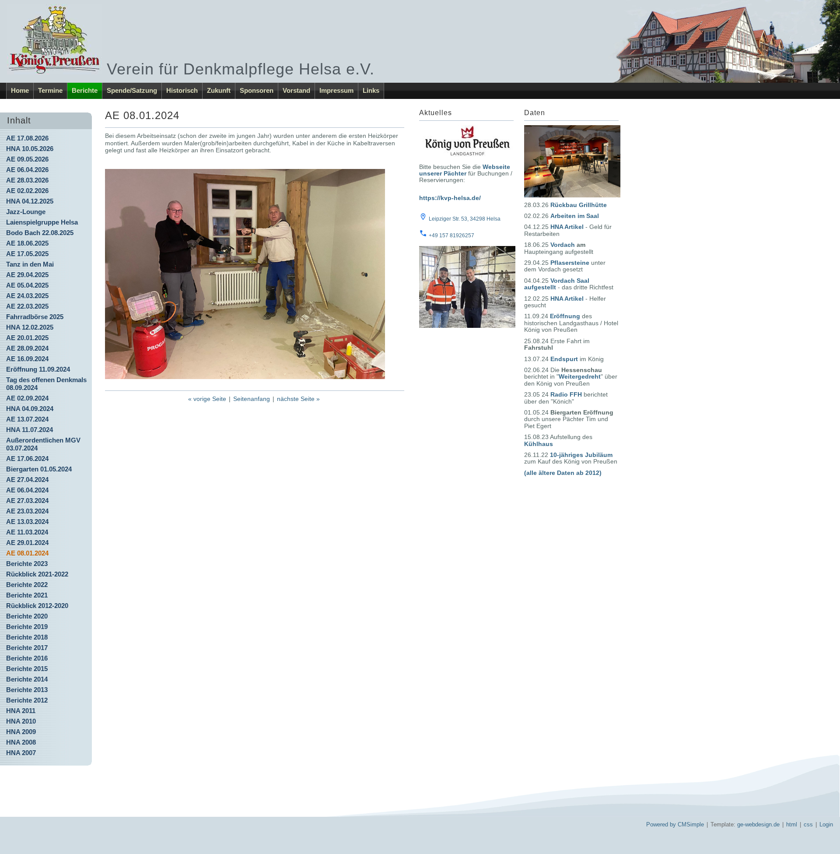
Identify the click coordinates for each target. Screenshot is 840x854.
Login (826, 824)
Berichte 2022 (27, 584)
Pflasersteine (569, 262)
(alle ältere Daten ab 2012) (563, 472)
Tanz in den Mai (30, 264)
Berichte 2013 (27, 689)
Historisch (182, 90)
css (808, 824)
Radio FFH (566, 394)
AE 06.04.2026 (27, 169)
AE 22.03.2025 (27, 306)
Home (20, 90)
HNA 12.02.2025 (29, 327)
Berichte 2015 (27, 668)
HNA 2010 (21, 721)
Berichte (85, 90)
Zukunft (219, 90)
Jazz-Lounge (26, 211)
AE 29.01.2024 (27, 542)
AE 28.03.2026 (27, 180)
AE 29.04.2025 (27, 274)
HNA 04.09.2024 (29, 408)
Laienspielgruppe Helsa (42, 222)
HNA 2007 (21, 752)
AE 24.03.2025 (27, 295)
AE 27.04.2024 (27, 479)
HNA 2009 (21, 731)
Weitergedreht (580, 376)
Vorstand (296, 90)
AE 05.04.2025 (27, 285)
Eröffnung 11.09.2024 (38, 369)
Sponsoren (256, 90)
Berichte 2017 (27, 647)
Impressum (336, 90)
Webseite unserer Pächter (464, 170)
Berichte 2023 (27, 563)
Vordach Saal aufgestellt (556, 284)
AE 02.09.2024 (27, 398)
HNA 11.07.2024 (29, 429)
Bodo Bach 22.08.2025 (40, 232)
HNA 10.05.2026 (29, 148)
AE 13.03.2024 (27, 521)
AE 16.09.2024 (27, 358)
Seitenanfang (251, 398)
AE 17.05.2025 (27, 253)
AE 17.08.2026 (27, 138)
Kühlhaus (538, 443)
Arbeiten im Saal (574, 215)
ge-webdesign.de (758, 824)
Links (371, 90)
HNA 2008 (21, 742)
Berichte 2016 (27, 658)
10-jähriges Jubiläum (581, 454)
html (791, 824)
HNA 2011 (20, 710)
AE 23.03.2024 (27, 511)
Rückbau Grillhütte (578, 204)
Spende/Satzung (132, 90)
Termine (50, 90)
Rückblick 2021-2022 (37, 574)
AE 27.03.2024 (27, 500)
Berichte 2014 (27, 679)
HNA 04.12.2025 (29, 201)
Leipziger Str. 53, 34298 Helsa (464, 219)
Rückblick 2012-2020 (37, 605)
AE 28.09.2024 (27, 348)
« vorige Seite (207, 398)
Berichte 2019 (27, 626)
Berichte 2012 (27, 700)
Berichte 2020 (27, 616)
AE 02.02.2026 (27, 190)
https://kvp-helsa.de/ (450, 197)
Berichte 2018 (27, 637)
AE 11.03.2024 (27, 532)
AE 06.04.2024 (27, 490)
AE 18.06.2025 (27, 243)
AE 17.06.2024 (27, 458)
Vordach (562, 244)
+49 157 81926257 (451, 235)
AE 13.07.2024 (27, 419)
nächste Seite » (298, 398)
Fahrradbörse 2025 (34, 316)
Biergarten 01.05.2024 (39, 469)
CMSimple (691, 824)
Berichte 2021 (27, 595)
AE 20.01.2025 (27, 337)
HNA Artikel (567, 226)
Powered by (661, 824)
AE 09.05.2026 (27, 159)
